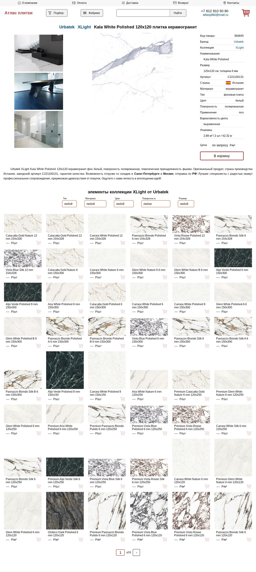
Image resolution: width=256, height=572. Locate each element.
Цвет (117, 198)
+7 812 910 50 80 (214, 11)
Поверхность (149, 198)
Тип (65, 198)
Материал (90, 198)
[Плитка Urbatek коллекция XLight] (38, 53)
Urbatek (239, 41)
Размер (183, 198)
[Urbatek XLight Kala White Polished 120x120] (132, 73)
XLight (84, 27)
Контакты (233, 2)
